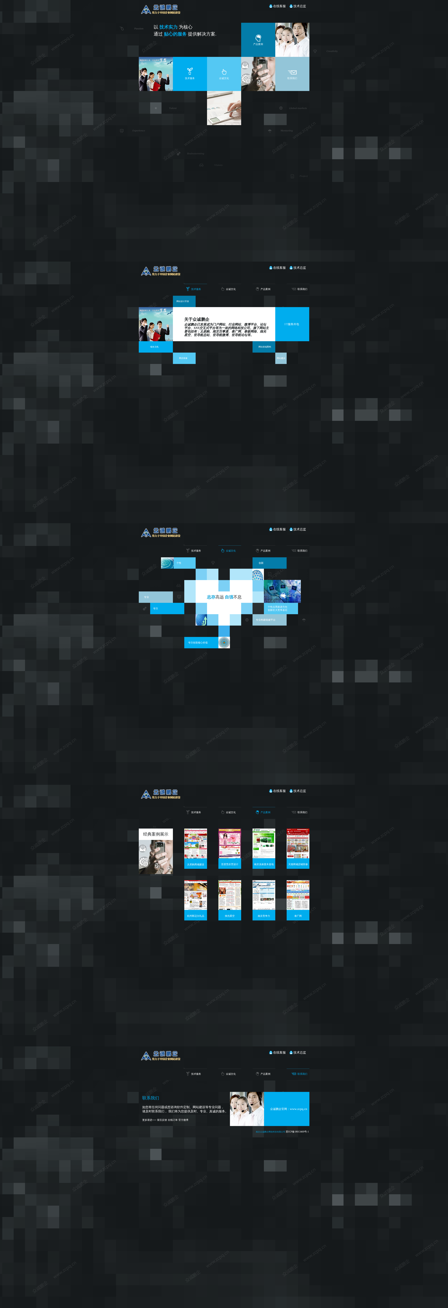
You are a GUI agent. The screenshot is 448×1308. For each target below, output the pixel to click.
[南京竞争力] (264, 908)
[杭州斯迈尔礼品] (195, 908)
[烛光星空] (229, 908)
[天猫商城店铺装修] (298, 856)
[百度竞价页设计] (229, 856)
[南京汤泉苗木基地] (264, 856)
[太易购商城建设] (195, 856)
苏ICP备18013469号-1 (297, 1131)
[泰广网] (298, 908)
